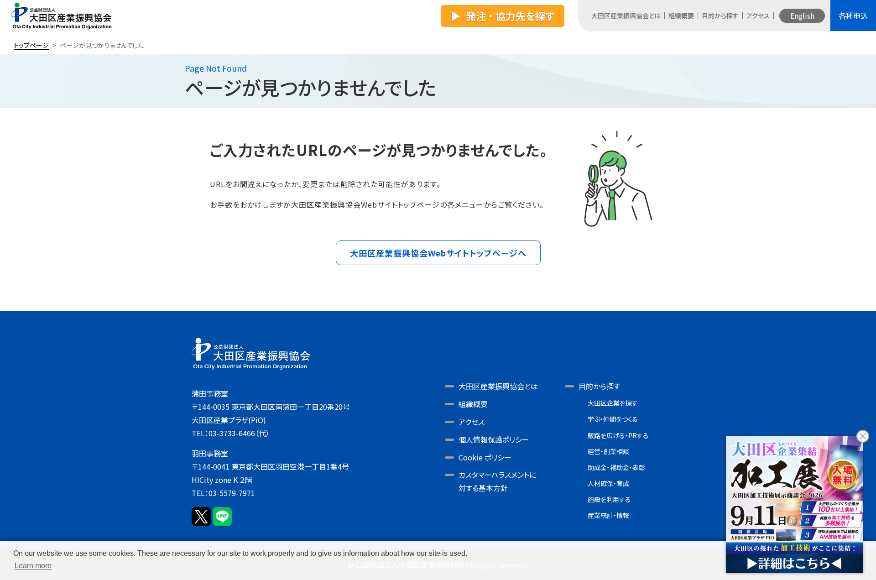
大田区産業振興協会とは (626, 15)
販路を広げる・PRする (618, 435)
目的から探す (720, 15)
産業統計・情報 (608, 515)
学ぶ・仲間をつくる (613, 418)
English (802, 15)
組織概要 (681, 15)
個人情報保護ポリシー (494, 439)
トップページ (31, 45)
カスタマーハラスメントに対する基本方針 (497, 481)
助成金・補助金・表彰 (616, 467)
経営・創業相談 (608, 451)
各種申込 (853, 15)
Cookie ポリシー (485, 457)
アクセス (758, 15)
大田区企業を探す (613, 403)
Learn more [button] (33, 566)
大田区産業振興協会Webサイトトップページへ (438, 253)
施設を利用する (609, 499)
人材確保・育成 (608, 483)
